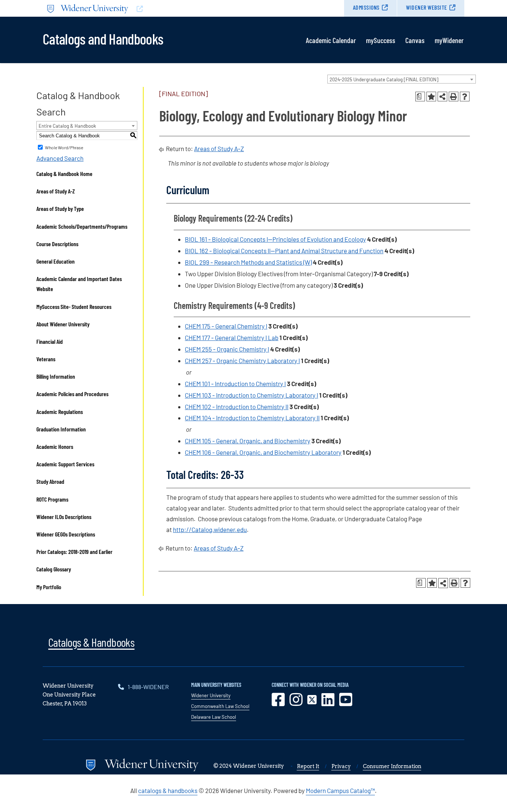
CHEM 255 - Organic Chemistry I (227, 349)
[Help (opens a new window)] (465, 96)
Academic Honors (54, 446)
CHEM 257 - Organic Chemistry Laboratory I (242, 360)
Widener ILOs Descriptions (63, 516)
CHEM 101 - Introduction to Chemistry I (235, 383)
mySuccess (380, 40)
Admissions (366, 7)
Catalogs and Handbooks (103, 38)
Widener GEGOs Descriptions (65, 534)
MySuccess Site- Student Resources (73, 306)
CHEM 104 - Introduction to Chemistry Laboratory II (252, 417)
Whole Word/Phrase (64, 147)
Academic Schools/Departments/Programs (81, 226)
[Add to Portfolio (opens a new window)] (431, 96)
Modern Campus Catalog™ (340, 790)
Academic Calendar (331, 40)
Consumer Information (392, 766)
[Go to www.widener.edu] (148, 8)
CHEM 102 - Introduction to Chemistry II (236, 406)
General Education (55, 261)
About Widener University (62, 323)
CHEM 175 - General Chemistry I (226, 326)
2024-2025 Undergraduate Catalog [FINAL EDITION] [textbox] (384, 79)
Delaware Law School (213, 717)
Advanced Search (60, 158)
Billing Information (55, 376)
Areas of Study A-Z (55, 191)
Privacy (341, 766)
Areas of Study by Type (60, 208)
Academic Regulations (59, 411)
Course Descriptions (57, 243)
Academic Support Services (65, 463)
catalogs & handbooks (167, 790)
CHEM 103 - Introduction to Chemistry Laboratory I (251, 395)
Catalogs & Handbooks (91, 642)
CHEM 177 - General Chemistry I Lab (231, 337)
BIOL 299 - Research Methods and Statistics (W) (248, 262)
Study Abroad (50, 481)
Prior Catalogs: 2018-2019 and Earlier (74, 551)
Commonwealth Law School (220, 706)
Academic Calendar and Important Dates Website (79, 283)
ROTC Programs (52, 499)
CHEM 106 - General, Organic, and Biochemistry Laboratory (263, 452)
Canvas (415, 40)
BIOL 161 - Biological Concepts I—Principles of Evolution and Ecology (275, 239)
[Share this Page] (442, 96)
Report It (308, 766)
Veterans (45, 358)
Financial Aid (49, 341)
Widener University (210, 695)
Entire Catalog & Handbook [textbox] (67, 126)
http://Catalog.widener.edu (210, 529)
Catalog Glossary (53, 568)
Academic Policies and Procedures (72, 393)
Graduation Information (61, 429)
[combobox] (401, 79)
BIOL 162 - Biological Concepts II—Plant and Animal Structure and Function (284, 250)
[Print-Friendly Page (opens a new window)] (453, 96)
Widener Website (426, 7)
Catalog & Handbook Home (64, 173)
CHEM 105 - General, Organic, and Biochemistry (247, 440)
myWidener (449, 40)
